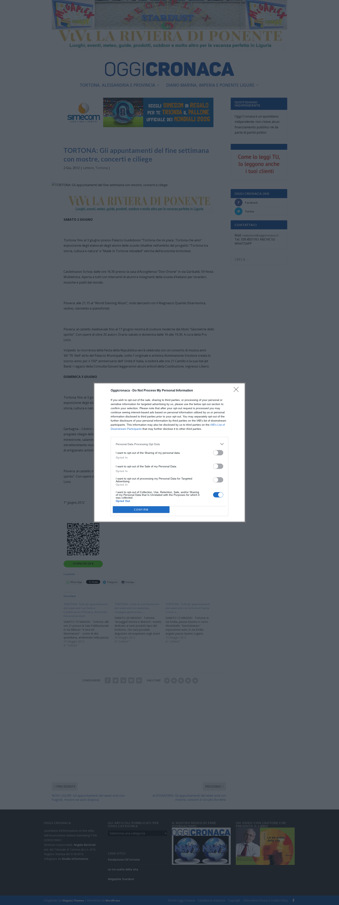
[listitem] (169, 444)
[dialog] (169, 452)
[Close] (237, 390)
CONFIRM (141, 509)
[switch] (218, 452)
